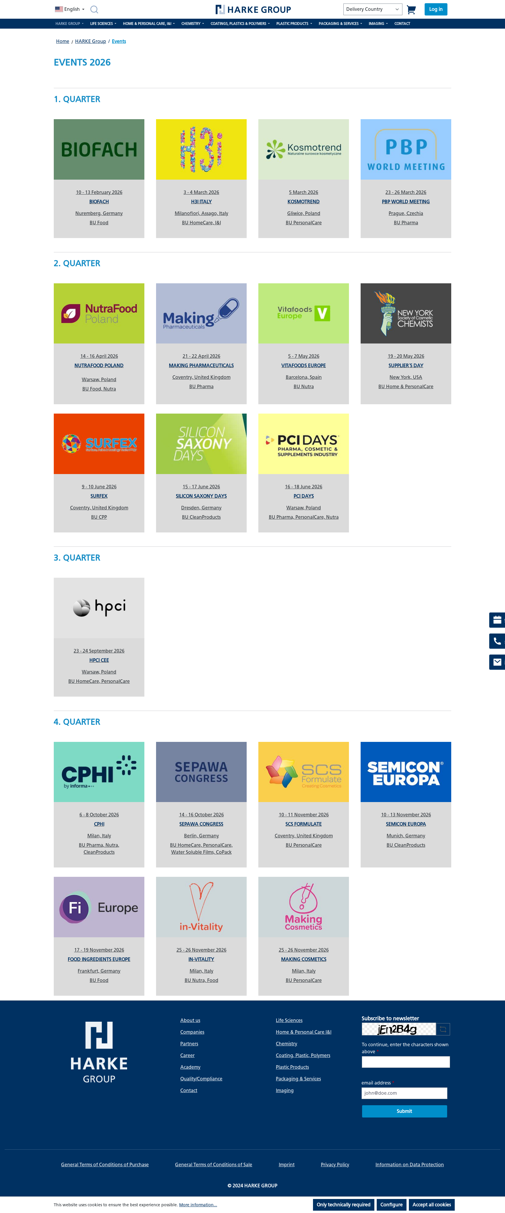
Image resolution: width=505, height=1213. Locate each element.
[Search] (94, 9)
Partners (189, 1044)
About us (190, 1020)
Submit (404, 1111)
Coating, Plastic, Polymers (303, 1055)
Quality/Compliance (201, 1079)
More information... (198, 1204)
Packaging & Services (298, 1079)
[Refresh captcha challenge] (443, 1029)
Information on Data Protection (410, 1164)
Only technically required (344, 1204)
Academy (190, 1067)
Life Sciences (289, 1020)
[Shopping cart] (411, 9)
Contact (188, 1090)
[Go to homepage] (253, 9)
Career (187, 1055)
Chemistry (286, 1044)
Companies (192, 1032)
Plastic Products (292, 1067)
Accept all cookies (432, 1204)
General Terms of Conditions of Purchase (105, 1164)
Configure (392, 1204)
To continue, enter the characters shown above (405, 1048)
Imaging (285, 1090)
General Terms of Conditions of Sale (213, 1164)
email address (378, 1083)
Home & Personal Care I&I (303, 1032)
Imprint (287, 1164)
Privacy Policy (335, 1164)
